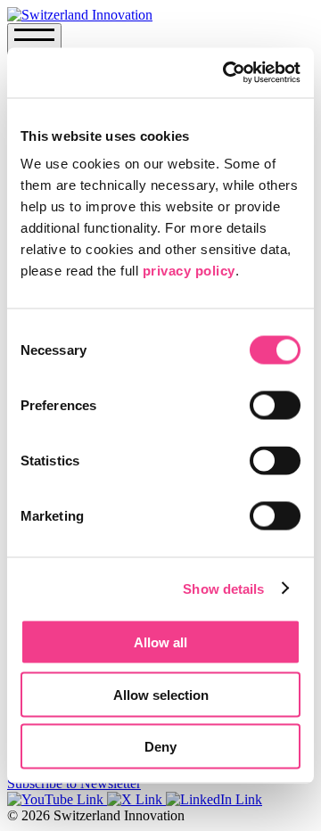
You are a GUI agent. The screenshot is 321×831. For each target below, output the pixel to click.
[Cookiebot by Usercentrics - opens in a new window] (226, 73)
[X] (136, 799)
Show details (223, 588)
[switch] (275, 405)
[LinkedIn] (214, 799)
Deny (160, 746)
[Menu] (34, 42)
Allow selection (161, 694)
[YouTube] (57, 799)
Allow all (160, 642)
